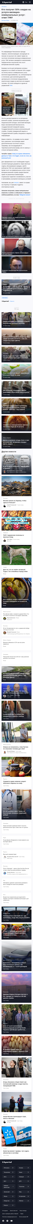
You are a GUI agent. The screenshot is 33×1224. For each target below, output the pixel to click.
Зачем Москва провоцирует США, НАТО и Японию (14, 1117)
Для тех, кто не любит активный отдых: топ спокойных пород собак (15, 570)
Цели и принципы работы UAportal (10, 1213)
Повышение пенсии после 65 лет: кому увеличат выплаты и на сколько (16, 657)
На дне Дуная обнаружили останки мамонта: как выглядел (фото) (16, 840)
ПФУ (11, 85)
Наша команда (23, 1210)
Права (21, 1213)
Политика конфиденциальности (9, 1216)
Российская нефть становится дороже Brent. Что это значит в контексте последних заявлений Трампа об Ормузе (16, 614)
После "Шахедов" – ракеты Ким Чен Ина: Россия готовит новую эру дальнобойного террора (16, 869)
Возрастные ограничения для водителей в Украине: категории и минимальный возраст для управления (16, 898)
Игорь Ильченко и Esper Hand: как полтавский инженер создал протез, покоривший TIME (15, 1084)
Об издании (5, 1210)
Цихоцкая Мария (5, 20)
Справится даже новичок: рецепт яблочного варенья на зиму (14, 782)
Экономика (4, 6)
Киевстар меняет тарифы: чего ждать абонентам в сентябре (16, 1152)
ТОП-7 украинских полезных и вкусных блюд (13, 536)
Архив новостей (13, 1210)
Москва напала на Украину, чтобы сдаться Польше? (14, 501)
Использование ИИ (23, 1216)
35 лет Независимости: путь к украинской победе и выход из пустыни (16, 629)
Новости (12, 301)
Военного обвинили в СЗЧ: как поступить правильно (14, 643)
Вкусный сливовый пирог (9, 854)
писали (16, 182)
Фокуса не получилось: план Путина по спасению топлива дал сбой (15, 748)
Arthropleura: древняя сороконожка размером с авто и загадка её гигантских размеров (15, 883)
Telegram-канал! (24, 195)
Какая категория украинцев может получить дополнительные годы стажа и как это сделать (15, 826)
